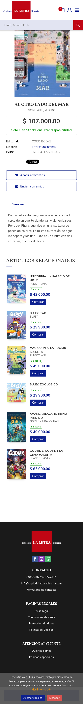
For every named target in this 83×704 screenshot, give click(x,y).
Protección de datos (41, 623)
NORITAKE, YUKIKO (41, 110)
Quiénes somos (41, 651)
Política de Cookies (41, 630)
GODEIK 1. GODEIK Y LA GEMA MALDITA (46, 453)
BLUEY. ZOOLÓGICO (44, 384)
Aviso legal (41, 611)
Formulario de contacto (41, 590)
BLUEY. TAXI (38, 313)
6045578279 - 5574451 (41, 577)
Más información (41, 689)
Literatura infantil (44, 147)
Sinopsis (18, 204)
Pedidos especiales (41, 657)
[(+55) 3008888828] (48, 559)
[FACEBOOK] (35, 559)
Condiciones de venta (41, 617)
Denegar (54, 698)
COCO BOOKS (42, 141)
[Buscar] (78, 25)
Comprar (38, 302)
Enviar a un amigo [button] (31, 186)
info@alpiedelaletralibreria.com (41, 583)
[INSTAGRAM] (41, 559)
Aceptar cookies (32, 698)
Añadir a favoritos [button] (32, 175)
